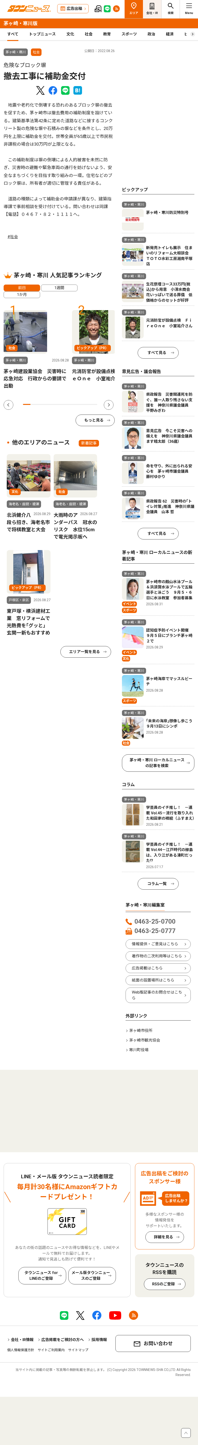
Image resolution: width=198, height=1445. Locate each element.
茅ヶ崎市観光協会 (144, 1040)
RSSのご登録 (163, 1284)
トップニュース (42, 34)
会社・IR (152, 13)
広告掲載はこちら (147, 968)
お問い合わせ (158, 1343)
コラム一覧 (157, 883)
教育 (107, 34)
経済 (170, 34)
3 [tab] (41, 404)
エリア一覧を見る (84, 651)
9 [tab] (86, 404)
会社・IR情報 (22, 1339)
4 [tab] (49, 404)
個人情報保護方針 (20, 1350)
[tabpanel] (36, 349)
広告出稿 (74, 8)
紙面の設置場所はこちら (153, 980)
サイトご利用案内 (51, 1350)
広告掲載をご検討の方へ (62, 1339)
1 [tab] (26, 404)
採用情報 (99, 1339)
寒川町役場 (138, 1050)
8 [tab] (79, 404)
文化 (70, 34)
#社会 (12, 236)
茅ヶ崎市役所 (140, 1030)
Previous (8, 405)
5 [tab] (56, 404)
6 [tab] (64, 404)
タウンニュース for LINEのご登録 (41, 1275)
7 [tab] (71, 404)
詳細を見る (163, 1237)
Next (108, 405)
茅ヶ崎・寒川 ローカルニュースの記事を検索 (157, 763)
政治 (151, 34)
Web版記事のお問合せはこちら (157, 995)
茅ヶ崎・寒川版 (20, 23)
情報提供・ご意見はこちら (155, 944)
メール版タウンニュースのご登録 (90, 1275)
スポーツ (129, 34)
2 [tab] (34, 404)
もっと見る (94, 420)
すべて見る (157, 352)
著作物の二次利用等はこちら (157, 956)
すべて (12, 34)
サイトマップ (78, 1350)
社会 (88, 34)
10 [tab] (93, 404)
